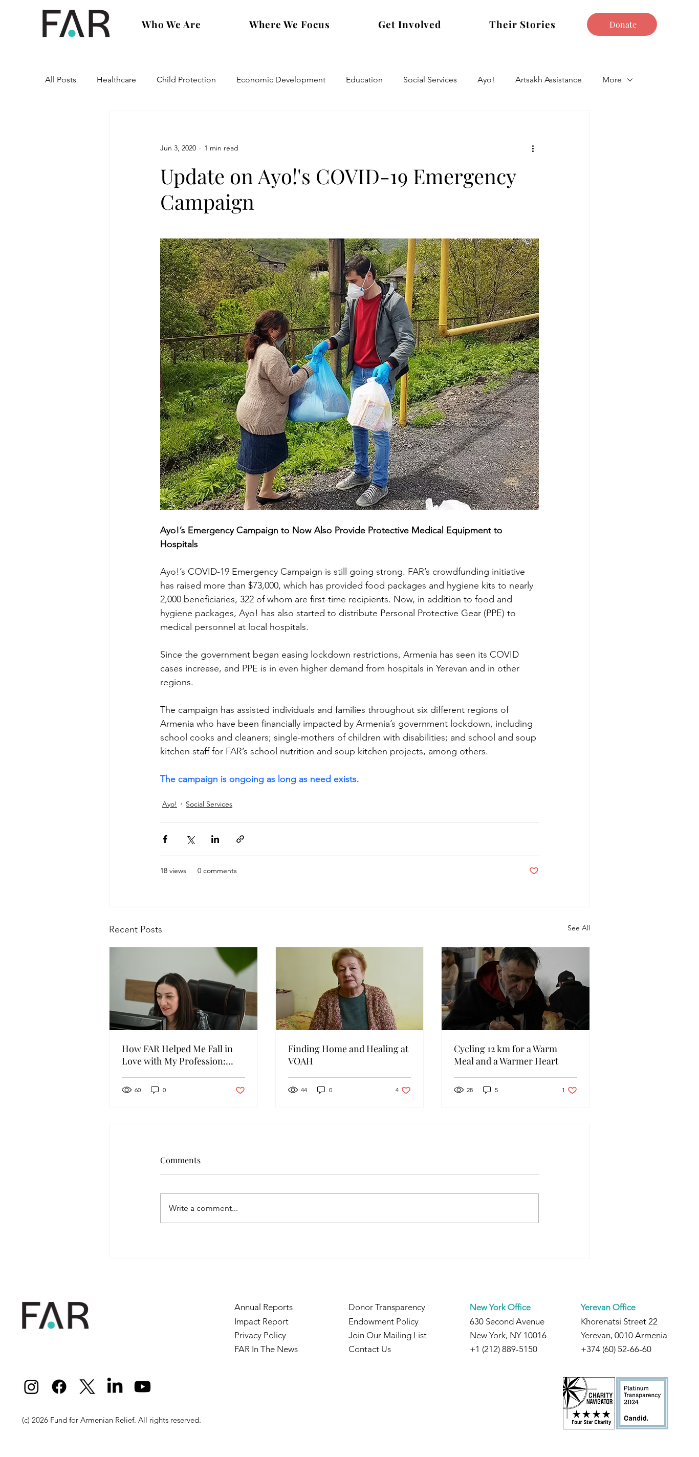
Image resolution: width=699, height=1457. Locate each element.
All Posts (60, 79)
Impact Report (261, 1321)
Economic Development (280, 79)
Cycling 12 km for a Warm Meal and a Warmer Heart (506, 1054)
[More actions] (533, 148)
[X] (87, 1386)
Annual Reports (263, 1307)
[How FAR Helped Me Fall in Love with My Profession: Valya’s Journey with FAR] (183, 988)
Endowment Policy (383, 1321)
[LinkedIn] (114, 1386)
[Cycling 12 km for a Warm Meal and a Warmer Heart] (515, 988)
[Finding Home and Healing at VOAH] (350, 988)
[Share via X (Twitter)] (190, 839)
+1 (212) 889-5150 (503, 1349)
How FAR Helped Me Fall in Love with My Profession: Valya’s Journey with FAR (177, 1054)
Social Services (430, 79)
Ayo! (486, 79)
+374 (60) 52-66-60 (616, 1349)
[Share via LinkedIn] (215, 839)
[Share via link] (240, 839)
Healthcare (116, 79)
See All (578, 927)
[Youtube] (142, 1386)
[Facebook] (59, 1386)
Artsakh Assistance (548, 79)
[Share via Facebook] (165, 839)
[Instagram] (31, 1386)
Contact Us (369, 1349)
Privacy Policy (260, 1335)
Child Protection (186, 79)
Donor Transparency (386, 1307)
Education (364, 79)
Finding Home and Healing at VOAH (348, 1054)
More (612, 79)
